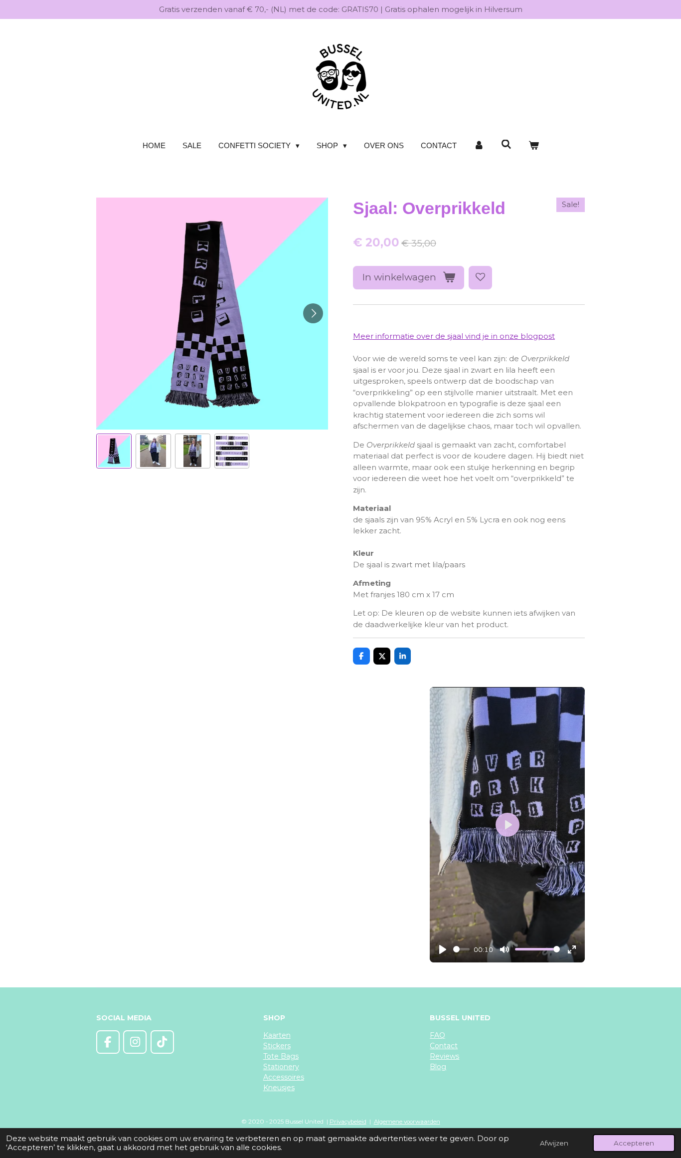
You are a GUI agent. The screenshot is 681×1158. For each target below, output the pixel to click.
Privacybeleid (348, 1121)
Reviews (444, 1056)
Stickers (277, 1045)
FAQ (437, 1035)
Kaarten (277, 1035)
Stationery (281, 1066)
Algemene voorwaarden (407, 1121)
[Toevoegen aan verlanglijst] (480, 277)
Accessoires (283, 1077)
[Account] (479, 146)
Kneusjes (279, 1087)
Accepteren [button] (634, 1143)
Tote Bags (281, 1056)
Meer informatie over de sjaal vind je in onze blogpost (454, 336)
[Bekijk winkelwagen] (533, 146)
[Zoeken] (506, 144)
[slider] (461, 949)
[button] (114, 451)
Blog (438, 1066)
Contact (444, 1045)
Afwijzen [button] (554, 1143)
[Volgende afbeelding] (313, 313)
